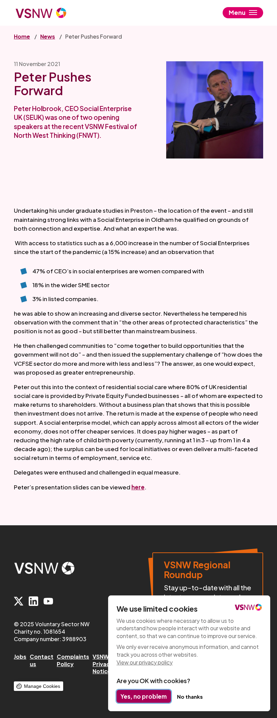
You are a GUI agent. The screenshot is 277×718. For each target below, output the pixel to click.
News (47, 36)
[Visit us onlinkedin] (33, 601)
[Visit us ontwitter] (18, 601)
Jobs (20, 656)
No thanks (190, 696)
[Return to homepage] (41, 13)
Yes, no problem (144, 696)
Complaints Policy (73, 660)
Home (22, 36)
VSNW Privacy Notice (103, 664)
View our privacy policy (145, 662)
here (138, 487)
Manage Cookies (42, 686)
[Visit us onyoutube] (48, 601)
